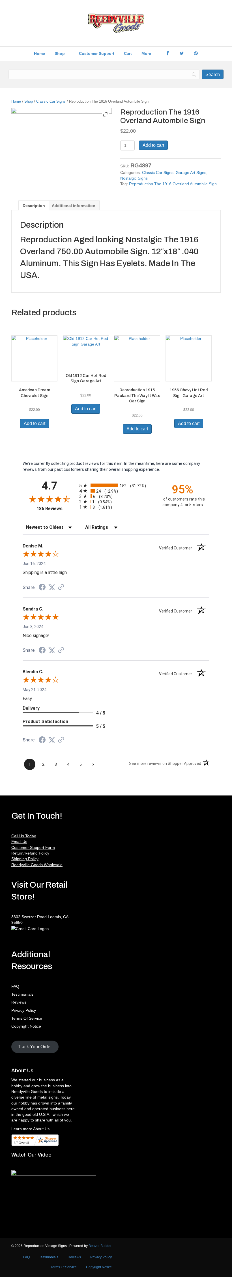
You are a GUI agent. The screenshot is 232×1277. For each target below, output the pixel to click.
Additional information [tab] (73, 205)
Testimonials (22, 994)
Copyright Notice (26, 1026)
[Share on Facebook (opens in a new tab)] (42, 588)
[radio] (116, 485)
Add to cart (153, 145)
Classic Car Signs (51, 101)
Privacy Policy (23, 1010)
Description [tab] (34, 205)
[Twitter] (181, 54)
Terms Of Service (26, 1018)
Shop (60, 53)
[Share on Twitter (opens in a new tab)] (51, 587)
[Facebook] (167, 54)
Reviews (18, 1002)
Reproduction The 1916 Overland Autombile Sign (173, 184)
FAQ (15, 986)
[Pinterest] (195, 54)
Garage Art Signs (191, 172)
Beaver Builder (100, 1246)
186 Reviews (56, 508)
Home (39, 53)
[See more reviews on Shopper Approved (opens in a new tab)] (61, 587)
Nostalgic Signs (134, 178)
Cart (128, 53)
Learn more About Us (30, 1129)
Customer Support (96, 53)
